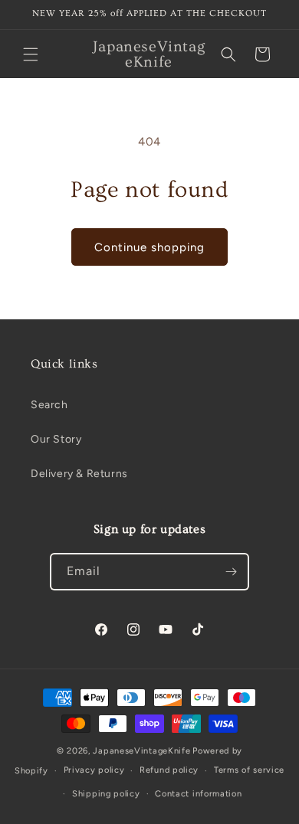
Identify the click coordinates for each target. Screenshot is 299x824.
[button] (31, 54)
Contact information (198, 794)
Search (49, 404)
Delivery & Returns (79, 473)
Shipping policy (106, 794)
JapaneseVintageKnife (141, 751)
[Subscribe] (231, 571)
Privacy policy (94, 770)
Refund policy (169, 770)
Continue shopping (149, 247)
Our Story (56, 439)
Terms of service (249, 770)
